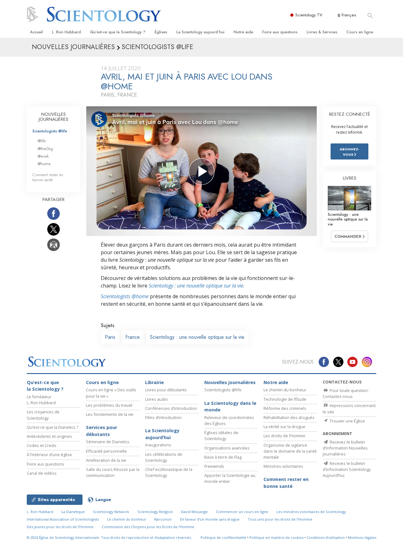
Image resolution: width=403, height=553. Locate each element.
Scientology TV (308, 15)
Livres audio (156, 399)
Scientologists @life (49, 131)
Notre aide (243, 32)
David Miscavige (194, 511)
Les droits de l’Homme (284, 435)
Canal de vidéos (42, 473)
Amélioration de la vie (106, 460)
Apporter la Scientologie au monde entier (229, 478)
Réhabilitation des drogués (289, 417)
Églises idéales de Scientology (221, 435)
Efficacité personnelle (106, 451)
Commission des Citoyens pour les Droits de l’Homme (148, 526)
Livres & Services (322, 32)
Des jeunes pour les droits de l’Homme (60, 526)
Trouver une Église (347, 421)
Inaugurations (158, 445)
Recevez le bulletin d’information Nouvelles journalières (345, 448)
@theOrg (45, 149)
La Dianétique (73, 511)
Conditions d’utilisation (326, 537)
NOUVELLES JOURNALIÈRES (53, 116)
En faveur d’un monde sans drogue (210, 519)
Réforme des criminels (285, 408)
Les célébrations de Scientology (163, 457)
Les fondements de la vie (109, 414)
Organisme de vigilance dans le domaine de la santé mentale (290, 451)
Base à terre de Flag (222, 457)
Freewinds (214, 466)
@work (43, 156)
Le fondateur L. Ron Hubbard (41, 399)
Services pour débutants (101, 430)
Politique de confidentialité (223, 537)
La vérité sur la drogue (284, 426)
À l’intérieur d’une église (49, 454)
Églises (161, 32)
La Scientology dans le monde (230, 406)
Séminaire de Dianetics (107, 441)
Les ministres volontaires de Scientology (311, 511)
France (132, 337)
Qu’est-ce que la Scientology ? (117, 32)
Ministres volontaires (283, 466)
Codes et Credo (41, 445)
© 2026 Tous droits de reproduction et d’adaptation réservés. (109, 537)
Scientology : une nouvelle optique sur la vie (196, 285)
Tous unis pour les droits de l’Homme (280, 519)
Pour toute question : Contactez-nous (346, 393)
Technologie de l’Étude (285, 399)
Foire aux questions (280, 32)
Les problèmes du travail (109, 405)
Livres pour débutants (166, 390)
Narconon (163, 519)
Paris (110, 337)
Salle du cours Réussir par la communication (112, 472)
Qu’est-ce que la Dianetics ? (52, 427)
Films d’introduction (163, 417)
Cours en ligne (359, 32)
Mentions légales (362, 537)
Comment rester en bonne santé (47, 177)
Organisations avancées (227, 448)
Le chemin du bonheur (285, 390)
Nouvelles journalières (230, 382)
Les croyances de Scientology (43, 415)
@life (41, 141)
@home (44, 164)
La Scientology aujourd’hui (200, 32)
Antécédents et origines (49, 436)
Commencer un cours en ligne (242, 511)
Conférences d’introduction (171, 408)
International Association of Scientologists (63, 519)
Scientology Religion (155, 511)
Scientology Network (111, 511)
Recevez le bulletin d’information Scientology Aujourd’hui (347, 469)
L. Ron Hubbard (66, 32)
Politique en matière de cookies (276, 537)
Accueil (36, 32)
